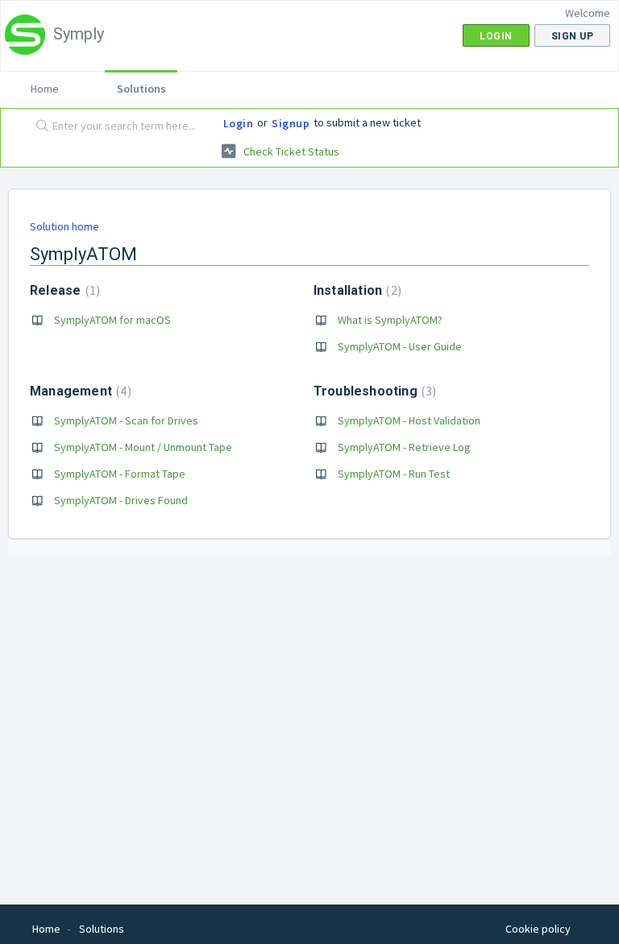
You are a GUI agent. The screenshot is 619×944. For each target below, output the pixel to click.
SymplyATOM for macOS (112, 320)
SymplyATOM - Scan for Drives (126, 420)
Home (45, 88)
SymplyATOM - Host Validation (409, 420)
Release (63, 290)
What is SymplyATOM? (390, 320)
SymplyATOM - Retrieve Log (404, 447)
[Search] (39, 126)
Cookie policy (538, 928)
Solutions (141, 88)
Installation (355, 290)
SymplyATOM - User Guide (400, 346)
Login (238, 123)
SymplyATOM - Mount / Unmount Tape (143, 447)
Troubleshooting (373, 391)
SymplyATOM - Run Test (394, 473)
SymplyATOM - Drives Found (121, 500)
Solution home (64, 226)
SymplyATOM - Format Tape (119, 473)
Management (78, 391)
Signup (291, 123)
